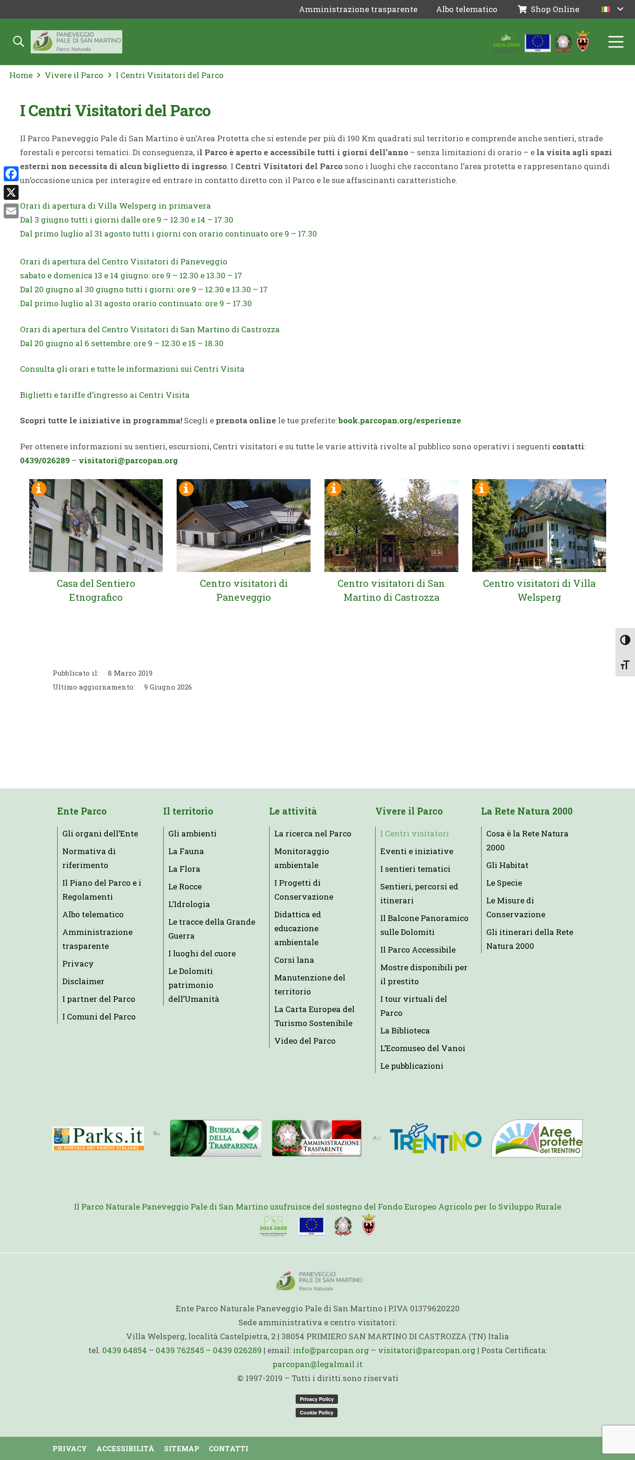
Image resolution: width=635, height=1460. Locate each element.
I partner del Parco (98, 998)
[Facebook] (11, 173)
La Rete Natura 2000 (527, 811)
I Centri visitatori (414, 833)
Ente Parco (81, 811)
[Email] (11, 211)
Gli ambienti (192, 833)
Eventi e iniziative (416, 851)
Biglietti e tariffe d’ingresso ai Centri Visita (105, 394)
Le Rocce (185, 886)
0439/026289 (45, 460)
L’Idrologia (189, 904)
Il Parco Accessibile (418, 949)
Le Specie (504, 882)
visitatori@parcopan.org (128, 460)
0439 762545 (180, 1350)
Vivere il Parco (409, 811)
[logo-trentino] (436, 1138)
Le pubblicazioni (411, 1065)
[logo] (376, 1138)
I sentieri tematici (415, 868)
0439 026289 (237, 1350)
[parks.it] (98, 1138)
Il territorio (188, 811)
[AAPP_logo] (536, 1138)
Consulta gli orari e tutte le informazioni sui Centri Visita (132, 368)
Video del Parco (305, 1040)
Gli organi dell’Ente (100, 833)
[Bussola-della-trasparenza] (216, 1138)
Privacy (78, 963)
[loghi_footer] (317, 1225)
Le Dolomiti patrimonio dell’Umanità (193, 985)
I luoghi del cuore (202, 953)
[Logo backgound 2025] (76, 41)
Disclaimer (83, 981)
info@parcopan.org (331, 1350)
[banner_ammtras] (317, 1138)
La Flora (184, 868)
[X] (11, 192)
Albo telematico (93, 914)
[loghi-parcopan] (541, 41)
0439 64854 (124, 1350)
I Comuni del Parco (99, 1016)
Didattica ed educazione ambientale (297, 928)
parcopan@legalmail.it (317, 1364)
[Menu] (615, 41)
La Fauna (186, 851)
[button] (612, 9)
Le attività (293, 811)
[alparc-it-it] (156, 1138)
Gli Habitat (507, 865)
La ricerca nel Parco (312, 833)
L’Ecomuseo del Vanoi (422, 1048)
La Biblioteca (405, 1030)
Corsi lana (294, 959)
